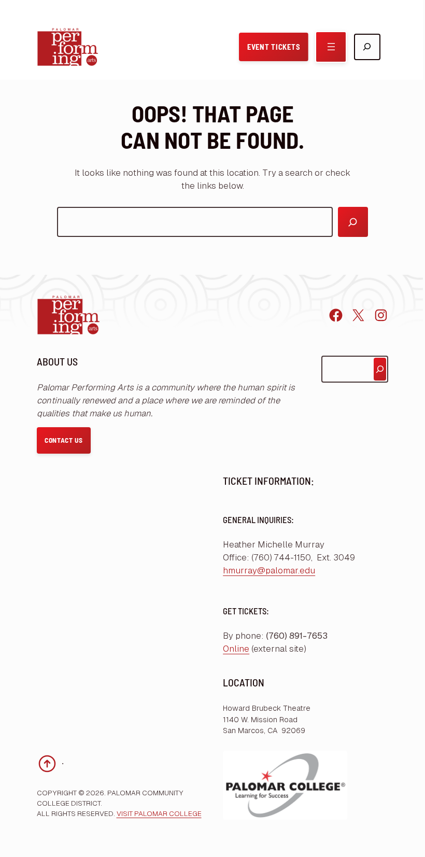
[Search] (353, 222)
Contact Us (64, 439)
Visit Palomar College (159, 814)
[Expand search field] (367, 47)
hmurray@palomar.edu (269, 570)
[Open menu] (331, 47)
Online (236, 649)
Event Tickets (273, 46)
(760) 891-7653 (297, 636)
